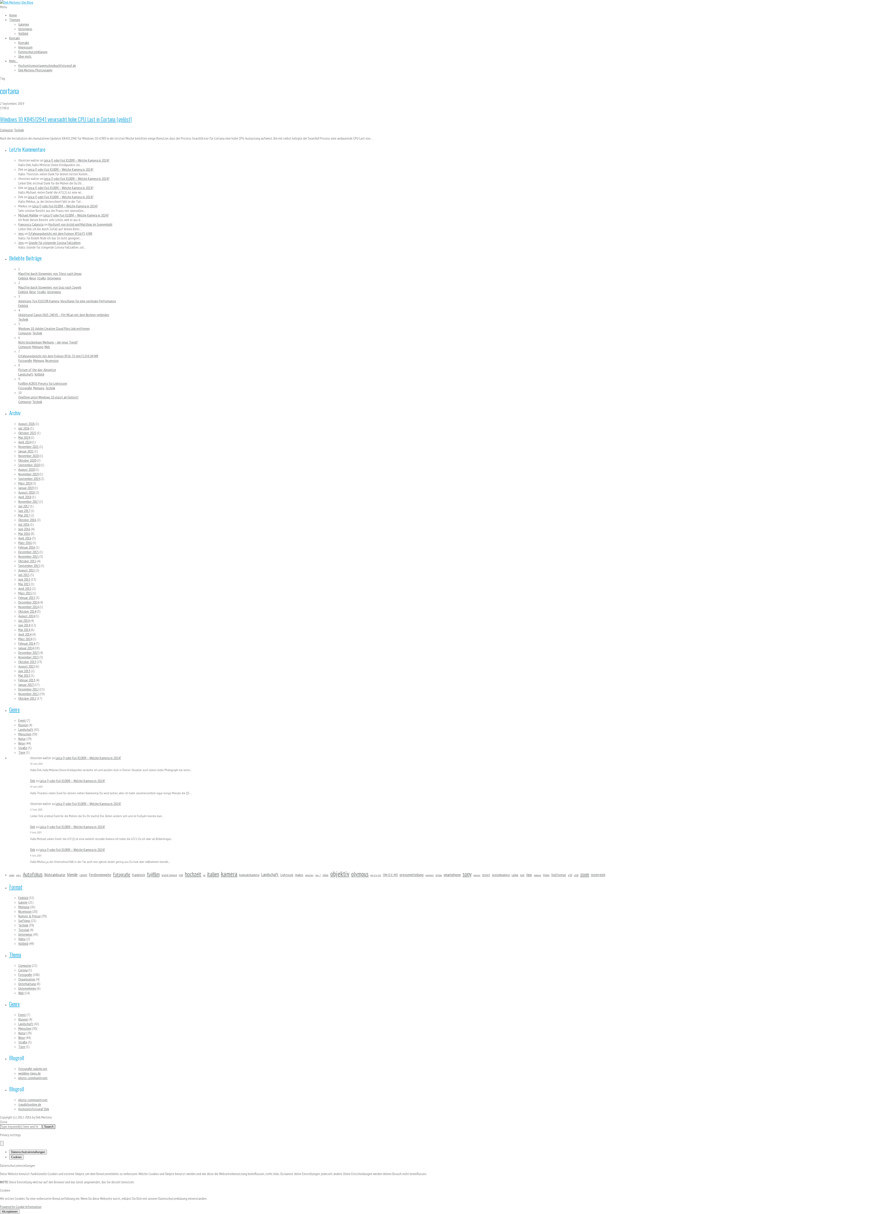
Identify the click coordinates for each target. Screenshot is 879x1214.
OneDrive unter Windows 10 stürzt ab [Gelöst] (48, 397)
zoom (584, 874)
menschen (309, 875)
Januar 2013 (26, 684)
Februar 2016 (26, 547)
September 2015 (29, 565)
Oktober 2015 (27, 561)
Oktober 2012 (27, 698)
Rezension (52, 360)
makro (299, 875)
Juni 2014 (24, 625)
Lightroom (286, 875)
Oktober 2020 (27, 460)
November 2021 (28, 446)
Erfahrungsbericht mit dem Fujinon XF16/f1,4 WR (60, 233)
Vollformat (558, 875)
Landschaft (25, 374)
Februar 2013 (26, 680)
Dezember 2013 (28, 652)
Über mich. (25, 56)
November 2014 (28, 606)
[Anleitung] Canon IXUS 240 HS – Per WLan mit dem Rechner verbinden (63, 314)
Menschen (24, 734)
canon (83, 875)
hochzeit (193, 874)
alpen (11, 875)
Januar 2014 (26, 648)
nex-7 (318, 875)
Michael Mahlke (28, 215)
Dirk (32, 780)
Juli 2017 (23, 506)
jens (21, 233)
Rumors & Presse (29, 916)
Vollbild (23, 33)
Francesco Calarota (30, 224)
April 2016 (24, 538)
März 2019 (25, 483)
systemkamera (501, 875)
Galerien (23, 24)
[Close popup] (2, 1143)
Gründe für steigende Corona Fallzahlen (55, 242)
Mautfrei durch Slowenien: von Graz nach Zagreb (49, 287)
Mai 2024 (24, 437)
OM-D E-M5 (390, 875)
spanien (476, 875)
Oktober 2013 (27, 661)
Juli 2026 (24, 428)
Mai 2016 (24, 533)
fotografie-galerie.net (32, 1068)
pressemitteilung (411, 874)
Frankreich (138, 875)
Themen (14, 19)
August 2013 (26, 666)
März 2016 (25, 542)
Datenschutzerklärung (32, 51)
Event (22, 720)
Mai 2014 (24, 629)
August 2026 (26, 423)
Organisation (26, 979)
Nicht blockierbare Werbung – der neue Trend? (48, 342)
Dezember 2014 (28, 602)
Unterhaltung (27, 983)
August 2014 (26, 616)
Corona (23, 970)
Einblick (23, 278)
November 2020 (28, 455)
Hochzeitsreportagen (47, 65)
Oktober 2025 (27, 433)
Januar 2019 (26, 487)
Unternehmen (27, 988)
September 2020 (29, 465)
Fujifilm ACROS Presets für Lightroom (42, 383)
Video (546, 875)
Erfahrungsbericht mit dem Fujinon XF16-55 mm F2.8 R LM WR (58, 356)
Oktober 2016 (27, 520)
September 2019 (29, 478)
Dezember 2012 (28, 689)
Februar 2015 (26, 597)
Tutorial (23, 929)
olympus (360, 874)
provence (429, 875)
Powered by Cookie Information (20, 1206)
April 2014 (24, 634)
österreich (598, 874)
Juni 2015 (24, 579)
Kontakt (14, 38)
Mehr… (13, 61)
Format (15, 887)
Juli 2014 (24, 620)
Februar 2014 (26, 643)
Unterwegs (25, 29)
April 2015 (24, 588)
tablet (515, 875)
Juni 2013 (24, 671)
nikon (325, 875)
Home (13, 15)
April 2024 (24, 442)
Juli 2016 (24, 524)
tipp (529, 874)
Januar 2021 (26, 451)
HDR (181, 875)
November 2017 (28, 501)
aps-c (18, 875)
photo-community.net (33, 1078)
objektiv (339, 873)
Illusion (23, 725)
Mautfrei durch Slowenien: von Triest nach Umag (49, 273)
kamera (229, 874)
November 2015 (28, 556)
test (522, 875)
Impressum (25, 47)
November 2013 (28, 657)
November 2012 (28, 693)
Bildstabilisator (54, 874)
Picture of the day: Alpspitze (37, 369)
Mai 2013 (24, 675)
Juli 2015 (24, 574)
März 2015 (25, 593)
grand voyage (169, 875)
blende (72, 874)
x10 (570, 875)
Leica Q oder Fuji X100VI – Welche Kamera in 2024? (76, 160)
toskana (537, 875)
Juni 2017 (24, 510)
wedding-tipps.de (29, 1073)
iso (204, 875)
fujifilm (153, 874)
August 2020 (26, 469)
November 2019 (28, 474)
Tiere (21, 752)
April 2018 (24, 497)
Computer (6, 130)
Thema (15, 954)
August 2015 (26, 570)
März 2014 (25, 639)
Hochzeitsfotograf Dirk (33, 1109)
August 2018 (26, 492)
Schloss (438, 875)
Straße (41, 278)
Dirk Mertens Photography (35, 70)
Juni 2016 (24, 529)
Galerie (22, 902)
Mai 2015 (24, 584)
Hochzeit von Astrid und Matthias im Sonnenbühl (80, 224)
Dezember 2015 (28, 552)
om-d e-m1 (375, 875)
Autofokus (33, 874)
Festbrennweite (100, 874)
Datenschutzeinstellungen (28, 1152)
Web (47, 346)
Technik (19, 130)
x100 (576, 875)
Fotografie (25, 360)
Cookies (16, 1157)
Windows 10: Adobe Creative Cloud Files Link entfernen (54, 328)
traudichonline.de (29, 1104)
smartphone (452, 874)
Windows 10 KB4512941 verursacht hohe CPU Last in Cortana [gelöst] (66, 119)
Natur (22, 738)
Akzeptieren (10, 1211)
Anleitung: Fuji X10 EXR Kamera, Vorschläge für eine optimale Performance (67, 301)
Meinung (37, 346)
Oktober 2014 (27, 611)
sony (467, 874)
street (486, 875)
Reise (32, 278)
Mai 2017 (24, 515)
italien (213, 874)
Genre (14, 709)
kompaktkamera (249, 875)
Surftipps (24, 920)
